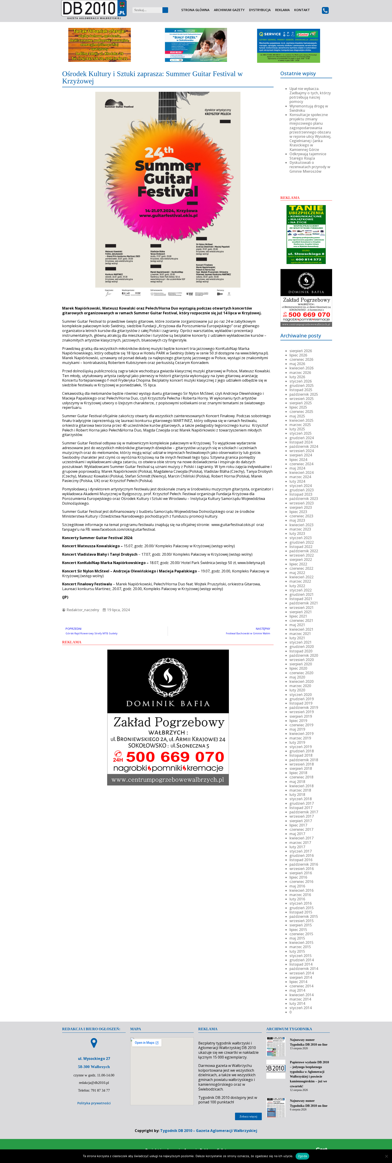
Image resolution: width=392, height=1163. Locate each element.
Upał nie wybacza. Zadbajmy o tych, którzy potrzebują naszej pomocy (310, 95)
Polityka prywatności (94, 1103)
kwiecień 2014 (301, 994)
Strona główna (195, 10)
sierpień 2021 (300, 611)
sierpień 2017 (300, 820)
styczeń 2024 (300, 485)
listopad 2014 (300, 964)
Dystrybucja (260, 10)
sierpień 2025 (300, 402)
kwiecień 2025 (301, 420)
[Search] (165, 10)
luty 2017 (297, 846)
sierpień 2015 (300, 925)
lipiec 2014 (298, 981)
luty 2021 (297, 637)
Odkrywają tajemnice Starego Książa (307, 156)
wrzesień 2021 (301, 607)
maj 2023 (297, 520)
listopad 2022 (300, 546)
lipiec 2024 (298, 459)
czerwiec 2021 (301, 620)
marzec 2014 (300, 999)
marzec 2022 (300, 581)
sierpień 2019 (300, 716)
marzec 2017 (300, 842)
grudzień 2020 (301, 646)
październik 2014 (303, 968)
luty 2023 (297, 533)
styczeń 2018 (300, 798)
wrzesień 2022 (301, 555)
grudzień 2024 (301, 437)
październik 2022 (303, 550)
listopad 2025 (300, 389)
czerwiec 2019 (301, 724)
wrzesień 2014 (301, 973)
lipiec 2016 (298, 877)
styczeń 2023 (300, 537)
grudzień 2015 (301, 907)
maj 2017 (297, 833)
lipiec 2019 (298, 720)
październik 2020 (303, 655)
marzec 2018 (300, 790)
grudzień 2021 (301, 594)
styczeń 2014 (300, 1007)
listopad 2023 (300, 494)
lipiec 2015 (298, 929)
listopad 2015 (300, 912)
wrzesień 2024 (301, 450)
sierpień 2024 (300, 455)
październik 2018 (303, 759)
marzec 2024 (300, 476)
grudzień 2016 (301, 855)
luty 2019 (297, 742)
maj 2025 (297, 416)
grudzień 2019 (301, 698)
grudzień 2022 (301, 542)
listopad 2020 (300, 651)
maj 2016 (297, 886)
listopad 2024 (300, 442)
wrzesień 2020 (301, 659)
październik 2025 (303, 394)
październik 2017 (303, 811)
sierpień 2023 (300, 507)
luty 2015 (297, 951)
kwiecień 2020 (301, 681)
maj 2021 (297, 624)
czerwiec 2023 (301, 516)
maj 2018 (297, 781)
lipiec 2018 (298, 772)
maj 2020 (297, 677)
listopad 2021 (300, 598)
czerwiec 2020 (301, 672)
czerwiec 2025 (301, 411)
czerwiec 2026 (301, 359)
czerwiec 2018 (301, 777)
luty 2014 (297, 1003)
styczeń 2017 (300, 851)
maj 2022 (297, 572)
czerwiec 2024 (301, 463)
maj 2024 (297, 468)
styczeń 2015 (300, 955)
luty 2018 (297, 794)
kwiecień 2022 (301, 576)
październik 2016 (303, 864)
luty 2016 (297, 898)
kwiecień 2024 (301, 472)
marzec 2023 (300, 529)
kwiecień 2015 (301, 942)
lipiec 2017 (298, 825)
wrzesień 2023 (301, 503)
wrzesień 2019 (301, 711)
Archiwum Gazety (229, 10)
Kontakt (302, 10)
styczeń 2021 (300, 642)
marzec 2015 (300, 946)
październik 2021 (303, 603)
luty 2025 (297, 428)
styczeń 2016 (300, 903)
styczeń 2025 (300, 433)
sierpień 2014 (300, 977)
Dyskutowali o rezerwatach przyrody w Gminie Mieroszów (309, 167)
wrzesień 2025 (301, 398)
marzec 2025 (300, 424)
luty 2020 (297, 690)
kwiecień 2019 (301, 733)
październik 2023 (303, 498)
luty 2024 (297, 481)
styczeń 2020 (300, 694)
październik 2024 (303, 446)
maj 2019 (297, 729)
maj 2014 (297, 990)
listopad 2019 (300, 703)
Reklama (282, 10)
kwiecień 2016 (301, 890)
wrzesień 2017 (301, 816)
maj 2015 (297, 938)
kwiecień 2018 (301, 785)
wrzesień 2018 (301, 764)
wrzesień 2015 (301, 920)
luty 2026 (297, 376)
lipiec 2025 (298, 407)
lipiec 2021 (298, 616)
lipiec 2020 (298, 668)
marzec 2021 (300, 633)
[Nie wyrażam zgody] (386, 1156)
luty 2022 (297, 585)
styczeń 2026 (300, 381)
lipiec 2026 (298, 355)
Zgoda (302, 1156)
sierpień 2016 (300, 872)
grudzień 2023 (301, 489)
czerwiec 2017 (301, 829)
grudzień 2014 (301, 959)
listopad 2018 (300, 755)
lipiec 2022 (298, 564)
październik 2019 (303, 707)
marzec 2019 (300, 738)
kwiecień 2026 (301, 368)
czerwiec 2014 (301, 986)
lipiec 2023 (298, 511)
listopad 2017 (300, 807)
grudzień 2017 (301, 803)
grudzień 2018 (301, 751)
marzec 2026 (300, 372)
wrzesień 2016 (301, 868)
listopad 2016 (300, 859)
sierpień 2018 (300, 768)
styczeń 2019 (300, 746)
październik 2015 (303, 916)
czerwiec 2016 (301, 881)
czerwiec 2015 (301, 933)
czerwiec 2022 (301, 568)
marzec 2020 (300, 685)
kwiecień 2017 (301, 838)
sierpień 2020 (300, 663)
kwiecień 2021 (301, 629)
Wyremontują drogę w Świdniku (308, 108)
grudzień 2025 (301, 385)
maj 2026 (297, 363)
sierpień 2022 (300, 559)
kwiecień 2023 (301, 524)
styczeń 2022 (300, 590)
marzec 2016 (300, 894)
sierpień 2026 (300, 350)
